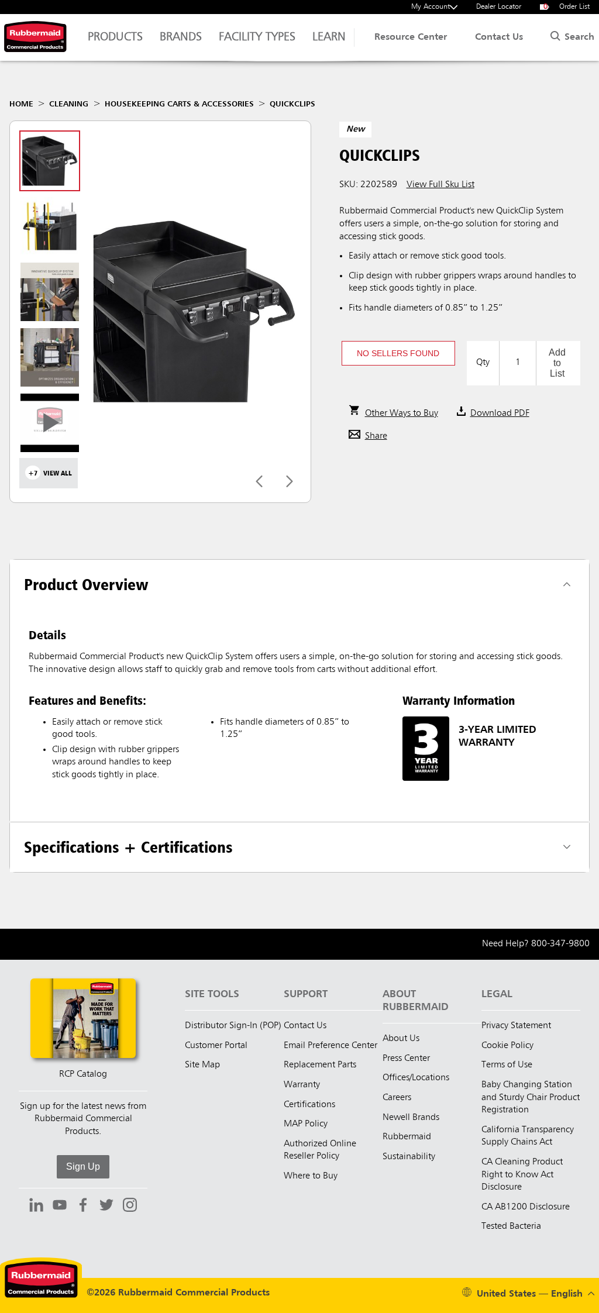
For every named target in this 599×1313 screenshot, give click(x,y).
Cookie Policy (507, 1045)
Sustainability (409, 1157)
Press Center (406, 1058)
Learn (329, 37)
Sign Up (83, 1166)
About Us (401, 1038)
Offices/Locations (416, 1078)
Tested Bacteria (511, 1226)
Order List (566, 7)
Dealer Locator (498, 7)
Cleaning (68, 104)
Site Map (202, 1065)
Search (578, 37)
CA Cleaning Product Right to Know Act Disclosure (522, 1174)
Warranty (302, 1085)
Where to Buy (311, 1176)
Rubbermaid (407, 1137)
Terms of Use (506, 1065)
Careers (397, 1097)
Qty (483, 362)
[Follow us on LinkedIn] (36, 1206)
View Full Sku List (440, 184)
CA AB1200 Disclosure (525, 1207)
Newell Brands (411, 1117)
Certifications (309, 1104)
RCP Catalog (83, 1074)
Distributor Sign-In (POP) (233, 1026)
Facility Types (257, 37)
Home (21, 104)
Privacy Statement (516, 1026)
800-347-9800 (560, 944)
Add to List (557, 362)
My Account (430, 7)
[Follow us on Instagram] (129, 1206)
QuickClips (292, 104)
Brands (181, 37)
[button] (398, 353)
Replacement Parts (320, 1065)
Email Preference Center (330, 1045)
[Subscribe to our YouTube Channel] (59, 1206)
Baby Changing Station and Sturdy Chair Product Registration (530, 1097)
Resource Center (410, 37)
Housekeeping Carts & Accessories (179, 104)
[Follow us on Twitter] (106, 1206)
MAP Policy (306, 1124)
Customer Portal (216, 1045)
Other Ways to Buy (401, 413)
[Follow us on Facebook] (83, 1206)
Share (376, 436)
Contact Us (499, 37)
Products (115, 37)
